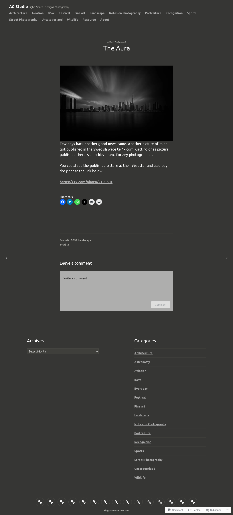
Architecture (18, 13)
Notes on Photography (125, 13)
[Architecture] (40, 502)
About (104, 19)
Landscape (97, 13)
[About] (193, 502)
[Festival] (72, 502)
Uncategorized (52, 19)
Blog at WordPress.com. (117, 510)
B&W (51, 13)
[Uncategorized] (160, 502)
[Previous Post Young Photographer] (6, 257)
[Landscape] (94, 502)
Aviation (38, 13)
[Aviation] (51, 502)
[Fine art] (83, 502)
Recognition (174, 13)
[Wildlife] (171, 502)
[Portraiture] (116, 502)
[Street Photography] (149, 502)
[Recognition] (127, 502)
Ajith (66, 244)
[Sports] (138, 502)
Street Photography (23, 19)
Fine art (79, 13)
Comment (160, 304)
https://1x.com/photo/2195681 (86, 182)
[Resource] (182, 502)
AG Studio (18, 6)
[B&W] (62, 502)
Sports (191, 13)
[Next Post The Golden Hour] (226, 257)
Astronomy (142, 362)
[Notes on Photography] (105, 502)
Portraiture (153, 13)
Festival (64, 13)
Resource (89, 19)
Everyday (141, 388)
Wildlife (72, 19)
